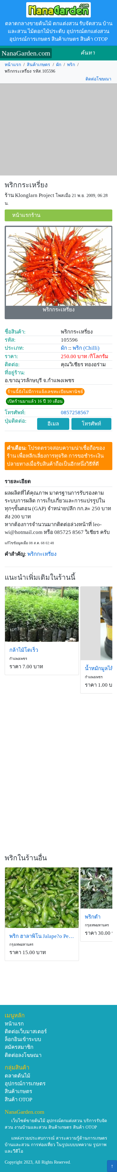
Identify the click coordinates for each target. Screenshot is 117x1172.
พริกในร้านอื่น (26, 858)
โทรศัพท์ (91, 424)
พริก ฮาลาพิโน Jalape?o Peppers (41, 936)
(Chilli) (91, 348)
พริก (71, 64)
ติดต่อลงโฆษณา (23, 1055)
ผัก (58, 64)
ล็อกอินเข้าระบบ (23, 1039)
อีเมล (53, 424)
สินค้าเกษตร (38, 64)
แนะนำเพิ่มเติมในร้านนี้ (40, 577)
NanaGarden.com (26, 53)
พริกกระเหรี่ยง (26, 185)
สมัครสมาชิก (19, 1047)
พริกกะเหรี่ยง (41, 554)
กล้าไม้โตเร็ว (23, 650)
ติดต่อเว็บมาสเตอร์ (26, 1032)
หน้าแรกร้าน (26, 215)
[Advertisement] (58, 129)
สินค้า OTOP (18, 1099)
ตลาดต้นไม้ (17, 1076)
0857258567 (75, 412)
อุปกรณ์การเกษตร (25, 1084)
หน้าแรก (13, 64)
